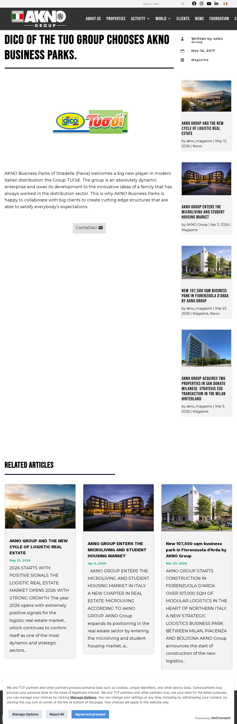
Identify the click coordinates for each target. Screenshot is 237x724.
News (197, 146)
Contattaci (86, 227)
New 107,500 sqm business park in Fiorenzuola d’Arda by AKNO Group (205, 296)
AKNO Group (197, 225)
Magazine (200, 60)
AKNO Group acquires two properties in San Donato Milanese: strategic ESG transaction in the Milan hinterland (204, 389)
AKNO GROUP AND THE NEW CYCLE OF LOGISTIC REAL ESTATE (203, 128)
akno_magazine (199, 141)
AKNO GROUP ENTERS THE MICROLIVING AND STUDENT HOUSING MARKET (203, 212)
